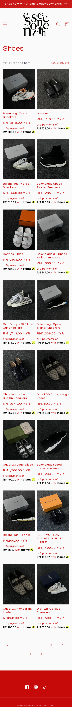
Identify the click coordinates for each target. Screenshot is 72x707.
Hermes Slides (13, 253)
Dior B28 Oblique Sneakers (48, 610)
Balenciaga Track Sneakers (15, 115)
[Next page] (41, 654)
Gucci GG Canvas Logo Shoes (53, 396)
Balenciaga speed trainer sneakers (49, 466)
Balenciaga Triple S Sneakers (16, 185)
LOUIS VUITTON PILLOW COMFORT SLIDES (50, 538)
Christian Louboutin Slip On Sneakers (16, 396)
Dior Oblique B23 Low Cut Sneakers (18, 326)
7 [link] (62, 645)
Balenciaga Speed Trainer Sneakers (49, 185)
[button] (5, 24)
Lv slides (42, 113)
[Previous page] (8, 645)
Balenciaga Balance (17, 534)
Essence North (30, 705)
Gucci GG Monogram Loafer (17, 610)
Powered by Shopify (46, 705)
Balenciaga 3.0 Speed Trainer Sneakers (52, 255)
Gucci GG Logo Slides (18, 464)
